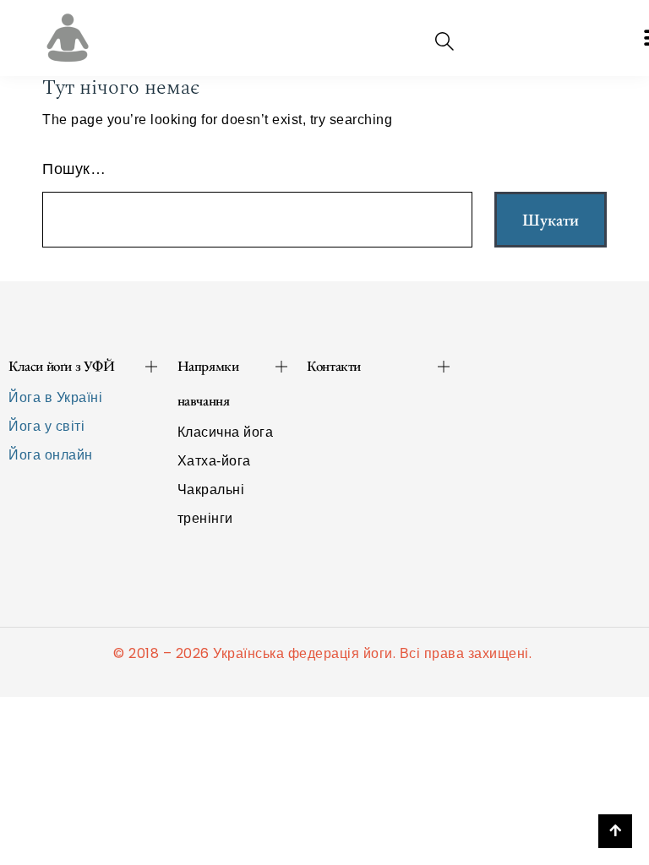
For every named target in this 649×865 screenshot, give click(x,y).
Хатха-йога (214, 461)
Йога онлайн (50, 455)
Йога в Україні (55, 397)
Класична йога (225, 432)
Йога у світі (46, 426)
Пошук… (74, 168)
